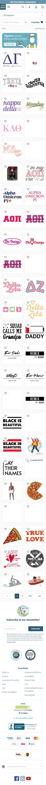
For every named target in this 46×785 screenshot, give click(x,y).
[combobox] (15, 22)
